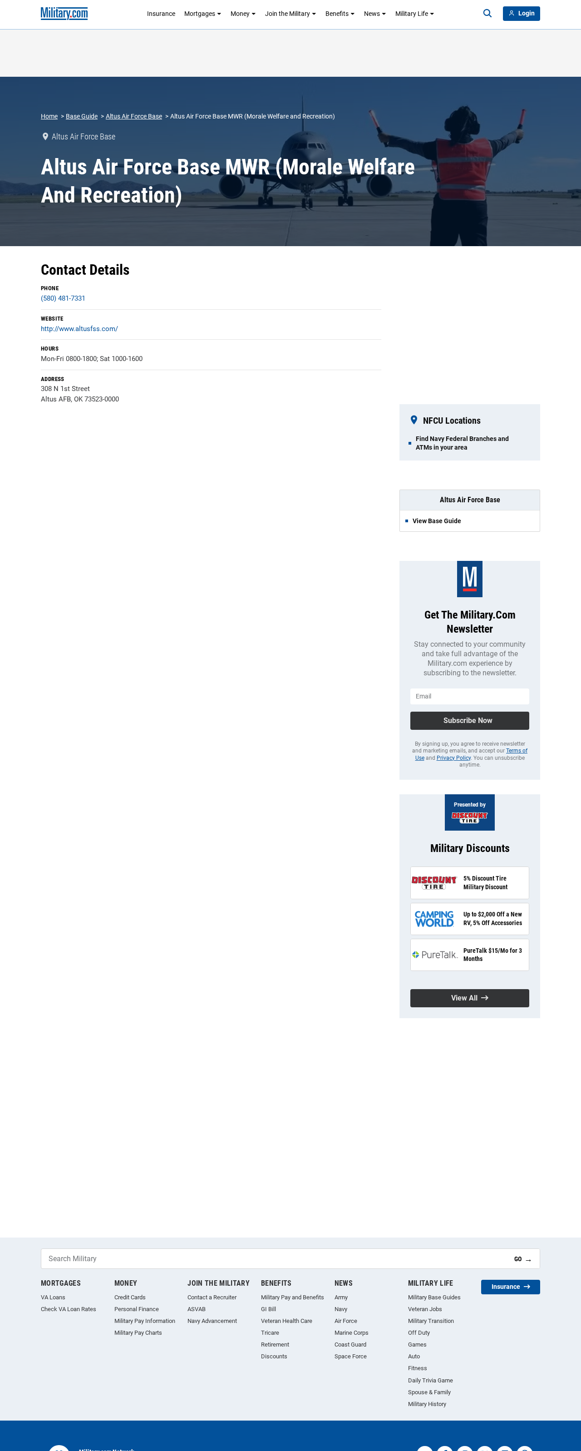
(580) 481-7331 (63, 298)
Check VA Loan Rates (68, 1309)
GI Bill (268, 1309)
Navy (341, 1309)
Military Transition (431, 1320)
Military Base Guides (434, 1297)
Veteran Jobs (425, 1309)
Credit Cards (130, 1297)
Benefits (337, 13)
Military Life (411, 13)
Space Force (351, 1356)
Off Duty (419, 1332)
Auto (414, 1356)
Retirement (275, 1344)
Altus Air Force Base (134, 116)
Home (49, 116)
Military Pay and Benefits (292, 1297)
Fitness (417, 1368)
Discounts (274, 1356)
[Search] (487, 13)
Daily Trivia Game (430, 1380)
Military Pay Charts (138, 1332)
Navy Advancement (212, 1320)
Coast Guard (350, 1344)
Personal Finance (136, 1309)
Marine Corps (352, 1332)
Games (417, 1344)
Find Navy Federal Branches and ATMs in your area (462, 443)
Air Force (346, 1320)
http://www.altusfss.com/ (79, 329)
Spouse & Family (429, 1392)
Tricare (270, 1332)
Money (240, 13)
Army (341, 1297)
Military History (427, 1404)
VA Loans (53, 1297)
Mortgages (199, 13)
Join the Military (287, 13)
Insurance (161, 13)
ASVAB (196, 1309)
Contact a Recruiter (211, 1297)
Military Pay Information (144, 1320)
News (372, 13)
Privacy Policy (454, 758)
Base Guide (82, 116)
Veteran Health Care (286, 1320)
